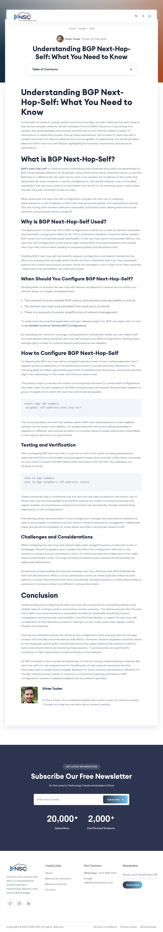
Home (72, 28)
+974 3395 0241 (107, 872)
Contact (50, 889)
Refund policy (148, 926)
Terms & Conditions (105, 926)
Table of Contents (45, 69)
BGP (92, 28)
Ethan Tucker (72, 38)
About (49, 872)
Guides (82, 28)
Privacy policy (128, 926)
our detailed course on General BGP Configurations (55, 325)
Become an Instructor (58, 878)
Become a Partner (56, 884)
